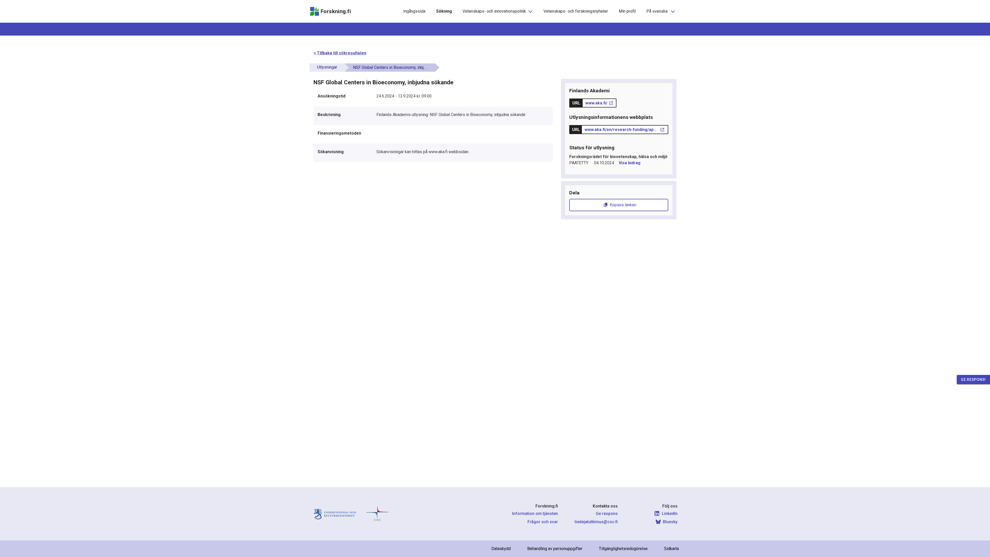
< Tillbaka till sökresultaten (340, 53)
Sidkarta (671, 548)
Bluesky (670, 521)
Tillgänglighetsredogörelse (623, 548)
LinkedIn (670, 513)
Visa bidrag (629, 162)
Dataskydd (501, 548)
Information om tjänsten (535, 513)
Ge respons (607, 513)
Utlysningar (327, 67)
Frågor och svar (542, 521)
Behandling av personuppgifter (554, 548)
